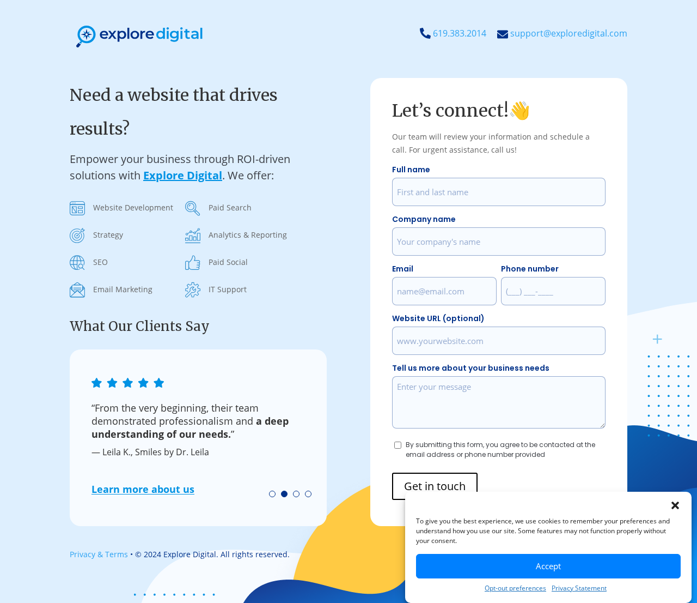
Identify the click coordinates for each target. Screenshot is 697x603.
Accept (548, 566)
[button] (675, 505)
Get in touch (435, 486)
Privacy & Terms (99, 554)
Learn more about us (142, 489)
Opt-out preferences (515, 588)
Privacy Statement (579, 588)
